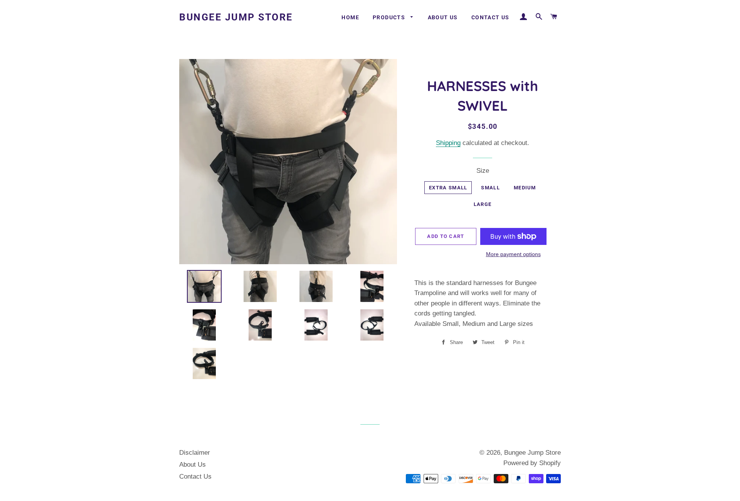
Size (482, 170)
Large (483, 204)
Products (390, 17)
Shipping (448, 143)
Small (490, 188)
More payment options (513, 254)
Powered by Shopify (532, 463)
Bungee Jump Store (236, 17)
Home (350, 17)
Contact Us (490, 17)
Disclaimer (194, 452)
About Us (443, 17)
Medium (525, 188)
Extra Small (448, 188)
